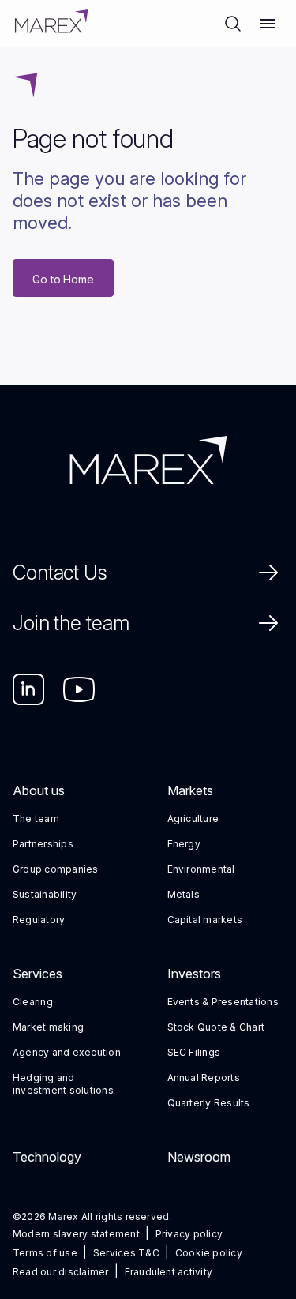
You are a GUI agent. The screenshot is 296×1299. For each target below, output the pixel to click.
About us (39, 790)
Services (37, 974)
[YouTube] (79, 689)
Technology (47, 1157)
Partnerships (43, 844)
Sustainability (45, 894)
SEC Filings (194, 1052)
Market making (48, 1027)
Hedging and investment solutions (63, 1084)
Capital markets (205, 919)
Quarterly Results (208, 1103)
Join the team (71, 623)
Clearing (33, 1002)
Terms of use (45, 1253)
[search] (233, 23)
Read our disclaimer (61, 1272)
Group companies (56, 869)
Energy (183, 844)
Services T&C (126, 1253)
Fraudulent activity (169, 1272)
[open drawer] (267, 23)
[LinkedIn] (28, 689)
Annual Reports (203, 1077)
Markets (190, 790)
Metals (183, 894)
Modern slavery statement (76, 1234)
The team (36, 818)
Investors (194, 974)
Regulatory (39, 919)
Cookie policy (208, 1253)
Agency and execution (67, 1052)
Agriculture (193, 818)
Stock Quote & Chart (216, 1027)
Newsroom (198, 1157)
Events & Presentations (223, 1002)
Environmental (201, 869)
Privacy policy (189, 1234)
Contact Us (60, 572)
